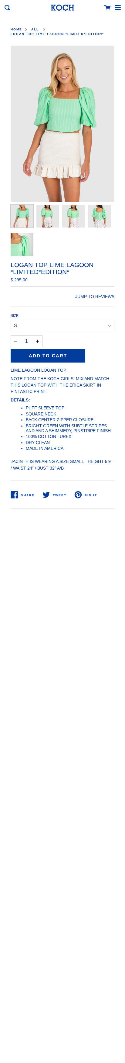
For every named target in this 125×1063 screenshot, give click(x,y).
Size (15, 316)
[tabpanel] (62, 124)
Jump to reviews (94, 296)
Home (16, 29)
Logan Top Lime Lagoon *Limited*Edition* (57, 34)
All (35, 29)
